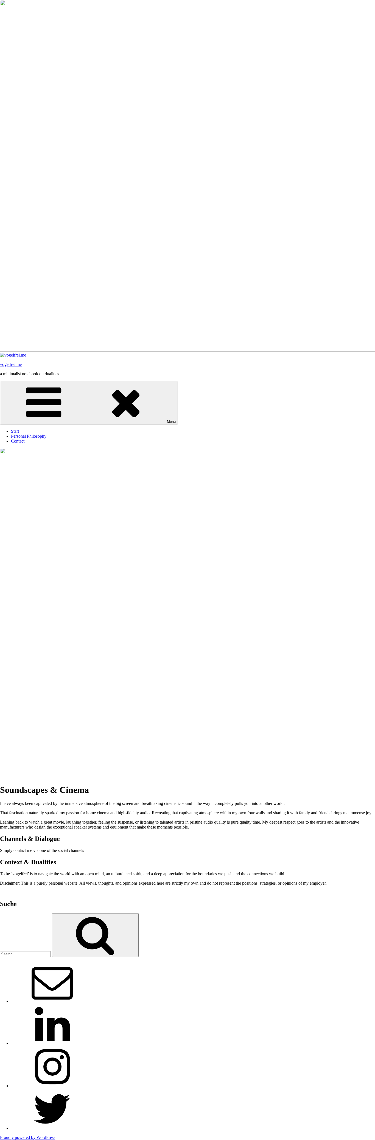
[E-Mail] (52, 1001)
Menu (171, 421)
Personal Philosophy (28, 436)
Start (15, 431)
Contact (17, 441)
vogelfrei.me (11, 364)
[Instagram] (52, 1085)
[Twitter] (52, 1128)
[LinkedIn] (52, 1043)
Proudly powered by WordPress (27, 1137)
